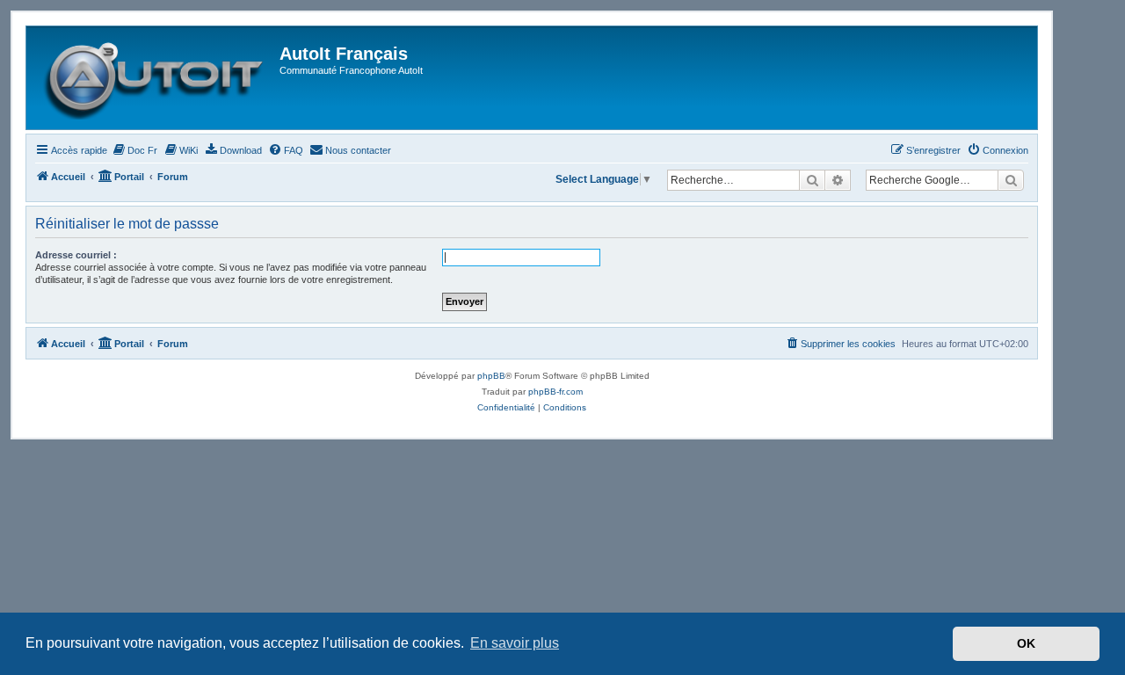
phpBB (491, 376)
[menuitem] (134, 150)
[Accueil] (155, 78)
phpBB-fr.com (555, 391)
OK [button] (1026, 643)
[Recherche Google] (1011, 180)
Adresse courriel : (76, 255)
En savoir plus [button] (514, 642)
